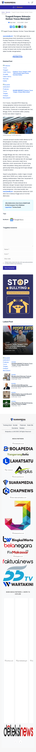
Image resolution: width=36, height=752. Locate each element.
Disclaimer (15, 428)
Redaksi (22, 428)
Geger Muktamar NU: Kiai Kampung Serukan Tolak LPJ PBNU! (21, 403)
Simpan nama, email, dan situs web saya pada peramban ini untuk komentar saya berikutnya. (19, 263)
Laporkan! (8, 207)
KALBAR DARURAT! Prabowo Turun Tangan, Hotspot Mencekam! (23, 91)
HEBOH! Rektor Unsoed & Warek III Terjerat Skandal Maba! (21, 394)
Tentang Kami (7, 425)
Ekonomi (19, 7)
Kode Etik (30, 425)
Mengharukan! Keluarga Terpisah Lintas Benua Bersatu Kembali (21, 376)
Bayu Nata (12, 22)
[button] (28, 2)
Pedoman (23, 425)
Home (3, 12)
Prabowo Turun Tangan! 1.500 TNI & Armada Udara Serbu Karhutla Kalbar (22, 73)
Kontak (15, 425)
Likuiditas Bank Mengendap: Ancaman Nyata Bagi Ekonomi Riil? (21, 385)
